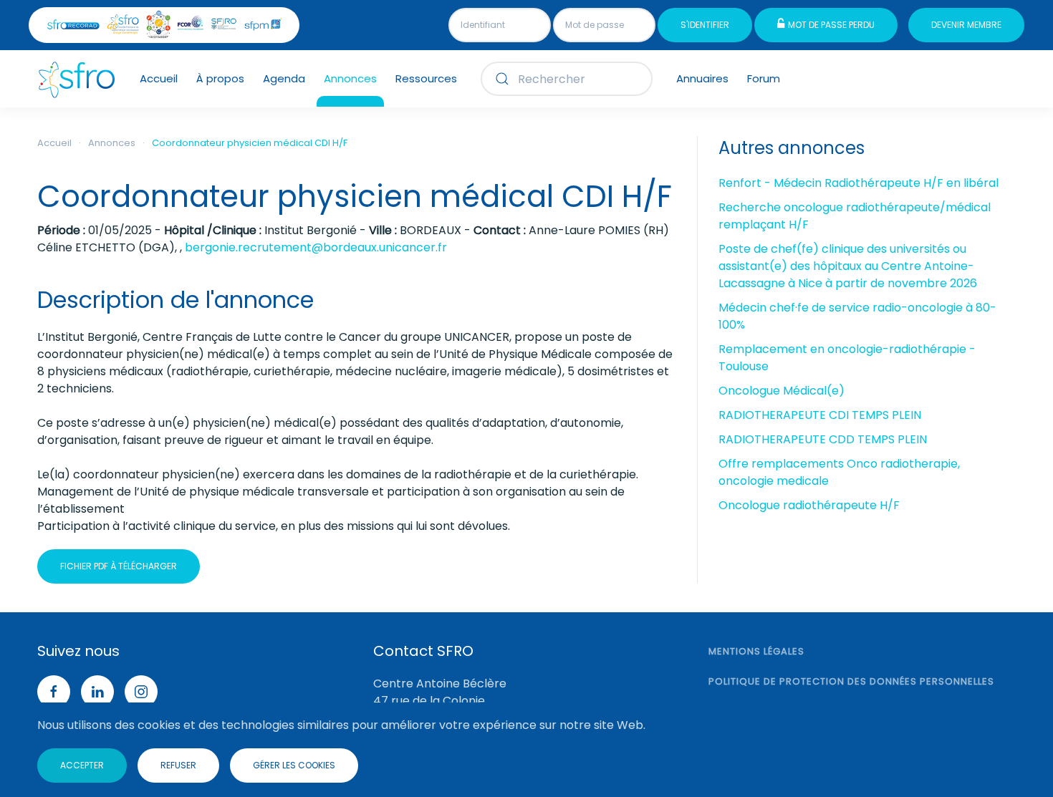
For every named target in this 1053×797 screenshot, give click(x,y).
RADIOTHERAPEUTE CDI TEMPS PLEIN (819, 415)
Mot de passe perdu (831, 25)
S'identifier (705, 25)
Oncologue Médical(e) (781, 390)
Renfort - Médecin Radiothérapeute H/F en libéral (858, 183)
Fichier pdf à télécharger (118, 566)
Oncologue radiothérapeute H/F (809, 505)
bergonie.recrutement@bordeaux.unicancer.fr (316, 247)
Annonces (350, 78)
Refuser (178, 765)
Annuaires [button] (702, 78)
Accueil (159, 78)
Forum (763, 78)
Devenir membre (966, 25)
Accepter (82, 765)
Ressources (426, 78)
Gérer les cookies (294, 765)
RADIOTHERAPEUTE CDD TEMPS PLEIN (822, 439)
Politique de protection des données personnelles (851, 681)
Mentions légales (756, 651)
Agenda (284, 78)
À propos (220, 78)
